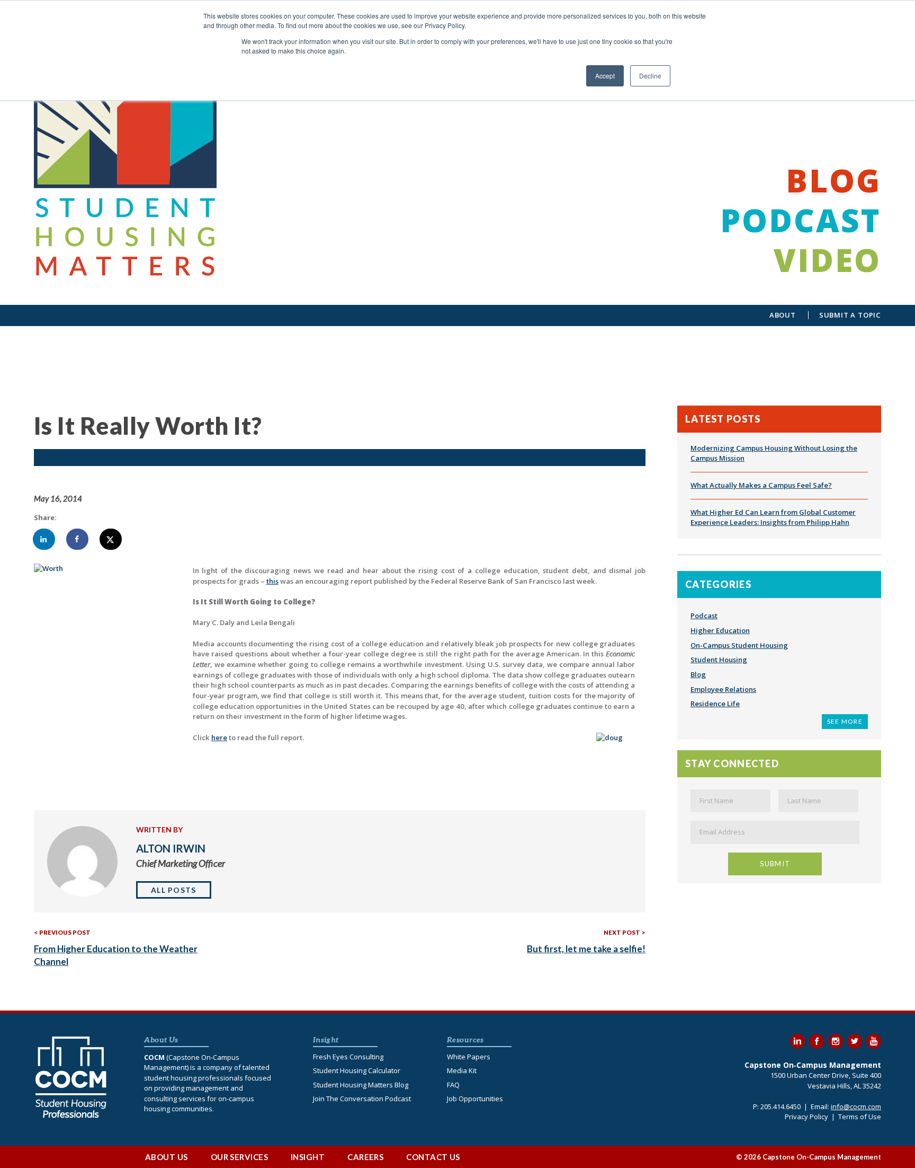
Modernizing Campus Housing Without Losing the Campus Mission (773, 453)
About (782, 315)
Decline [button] (650, 75)
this (272, 581)
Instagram (835, 1041)
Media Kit (462, 1070)
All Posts (173, 889)
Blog (833, 180)
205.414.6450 (780, 1106)
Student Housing (718, 659)
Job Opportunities (475, 1098)
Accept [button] (605, 75)
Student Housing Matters (126, 164)
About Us (166, 1157)
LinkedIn (797, 1041)
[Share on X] (111, 539)
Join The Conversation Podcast (362, 1098)
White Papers (468, 1056)
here (219, 737)
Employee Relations (723, 689)
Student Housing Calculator (356, 1070)
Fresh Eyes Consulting (348, 1056)
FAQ (453, 1085)
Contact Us (433, 1157)
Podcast (800, 220)
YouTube (873, 1041)
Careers (365, 1157)
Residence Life (715, 703)
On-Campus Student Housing (739, 645)
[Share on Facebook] (77, 539)
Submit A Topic (850, 315)
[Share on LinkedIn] (44, 539)
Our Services (239, 1157)
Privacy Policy (806, 1116)
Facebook (816, 1041)
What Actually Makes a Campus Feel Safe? (761, 485)
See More (845, 721)
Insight (308, 1157)
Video (827, 260)
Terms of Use (859, 1116)
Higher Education (720, 630)
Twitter (854, 1041)
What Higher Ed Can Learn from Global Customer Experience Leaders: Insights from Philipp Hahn (773, 517)
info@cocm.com (856, 1106)
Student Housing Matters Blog (360, 1085)
